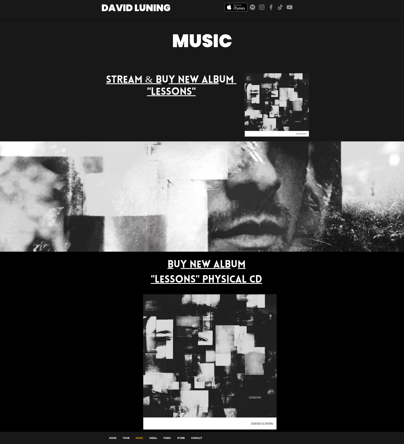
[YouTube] (289, 7)
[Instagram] (261, 7)
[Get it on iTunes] (235, 7)
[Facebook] (271, 7)
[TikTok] (280, 7)
